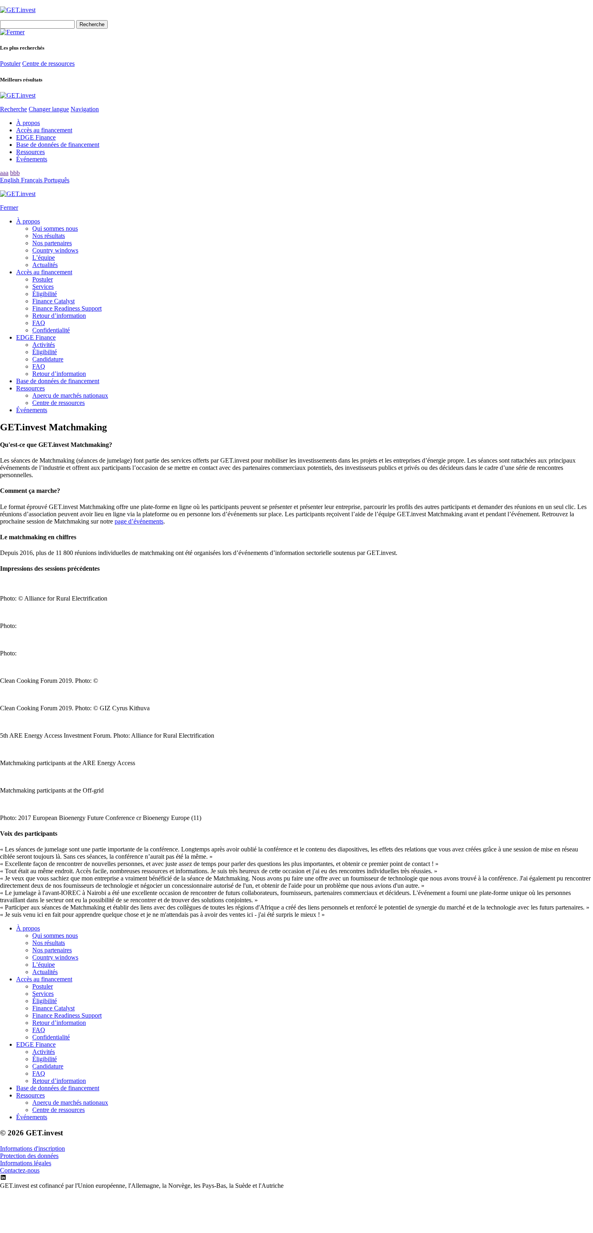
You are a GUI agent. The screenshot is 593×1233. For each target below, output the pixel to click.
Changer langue (49, 109)
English (10, 180)
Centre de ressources (48, 63)
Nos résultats (48, 235)
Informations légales (25, 1163)
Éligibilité (44, 293)
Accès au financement (44, 130)
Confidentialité (51, 330)
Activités (43, 344)
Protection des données (29, 1155)
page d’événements (139, 521)
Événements (31, 159)
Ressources (30, 151)
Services (43, 286)
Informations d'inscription (32, 1148)
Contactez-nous (20, 1170)
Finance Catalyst (53, 301)
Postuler (10, 63)
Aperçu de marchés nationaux (70, 395)
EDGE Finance (36, 137)
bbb (15, 172)
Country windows (55, 250)
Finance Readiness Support (67, 308)
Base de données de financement (57, 144)
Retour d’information (59, 315)
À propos (28, 122)
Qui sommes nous (55, 228)
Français (32, 180)
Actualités (45, 264)
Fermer (9, 207)
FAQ (38, 322)
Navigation (85, 109)
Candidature (47, 359)
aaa (4, 172)
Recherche (13, 109)
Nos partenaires (52, 243)
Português (56, 180)
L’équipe (43, 257)
